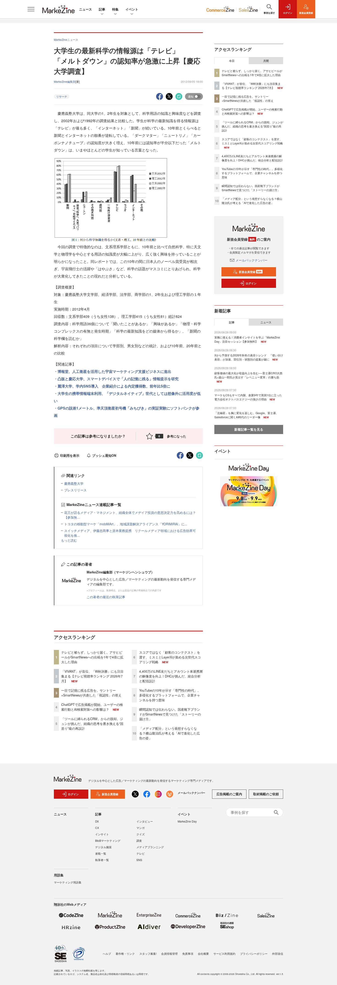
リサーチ (61, 96)
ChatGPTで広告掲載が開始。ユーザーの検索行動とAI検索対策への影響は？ (92, 707)
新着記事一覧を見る (248, 429)
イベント (131, 9)
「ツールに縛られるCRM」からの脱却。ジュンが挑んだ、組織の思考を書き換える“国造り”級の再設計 (92, 723)
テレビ (140, 853)
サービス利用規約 (224, 953)
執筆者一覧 (102, 860)
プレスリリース (75, 490)
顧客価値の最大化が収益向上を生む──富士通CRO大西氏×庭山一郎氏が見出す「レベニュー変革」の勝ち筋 (248, 375)
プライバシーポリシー (254, 953)
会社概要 (203, 953)
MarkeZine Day (187, 821)
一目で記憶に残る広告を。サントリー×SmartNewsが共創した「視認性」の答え (91, 692)
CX (97, 828)
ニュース (85, 9)
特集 (115, 9)
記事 (102, 9)
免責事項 (187, 953)
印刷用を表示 (69, 455)
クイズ (140, 834)
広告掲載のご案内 (229, 794)
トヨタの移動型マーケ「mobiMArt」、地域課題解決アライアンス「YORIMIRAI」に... (125, 524)
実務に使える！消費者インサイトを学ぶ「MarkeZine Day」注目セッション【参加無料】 (247, 339)
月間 (266, 61)
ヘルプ (107, 953)
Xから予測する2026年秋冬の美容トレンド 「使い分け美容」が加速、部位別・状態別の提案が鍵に (248, 357)
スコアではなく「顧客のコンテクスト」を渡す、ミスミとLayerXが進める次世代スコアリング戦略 (170, 657)
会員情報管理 (169, 953)
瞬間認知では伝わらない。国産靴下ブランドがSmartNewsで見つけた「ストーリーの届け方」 (170, 714)
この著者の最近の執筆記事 (106, 596)
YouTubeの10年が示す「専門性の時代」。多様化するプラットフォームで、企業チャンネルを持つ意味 (170, 695)
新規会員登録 (250, 272)
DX (97, 821)
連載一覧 (100, 853)
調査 (139, 840)
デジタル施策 (103, 847)
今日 (232, 61)
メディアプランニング (150, 847)
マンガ (140, 828)
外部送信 (277, 953)
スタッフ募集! (148, 953)
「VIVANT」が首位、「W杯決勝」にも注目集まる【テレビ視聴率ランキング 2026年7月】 (92, 676)
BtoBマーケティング (107, 840)
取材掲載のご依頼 (266, 794)
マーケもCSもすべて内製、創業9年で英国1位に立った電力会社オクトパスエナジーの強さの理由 (248, 397)
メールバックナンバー (251, 260)
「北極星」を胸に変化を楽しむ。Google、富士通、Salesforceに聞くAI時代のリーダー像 (246, 415)
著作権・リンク (125, 953)
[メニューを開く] (31, 9)
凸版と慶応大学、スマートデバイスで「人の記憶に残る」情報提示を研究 (118, 378)
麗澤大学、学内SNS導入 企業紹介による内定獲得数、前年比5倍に (114, 386)
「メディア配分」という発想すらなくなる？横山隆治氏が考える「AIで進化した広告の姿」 (169, 733)
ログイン (251, 283)
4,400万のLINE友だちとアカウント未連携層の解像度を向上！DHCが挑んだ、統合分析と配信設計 (171, 676)
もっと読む (69, 540)
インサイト (102, 834)
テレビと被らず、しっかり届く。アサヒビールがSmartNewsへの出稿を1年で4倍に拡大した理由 (92, 657)
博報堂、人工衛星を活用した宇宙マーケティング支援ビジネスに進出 (114, 371)
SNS (139, 860)
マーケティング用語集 (67, 882)
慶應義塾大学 (73, 483)
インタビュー (144, 821)
